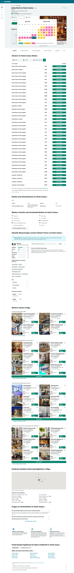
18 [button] (22, 35)
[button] (2, 1)
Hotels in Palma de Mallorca (35, 557)
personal (20, 264)
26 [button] (24, 37)
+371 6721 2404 (14, 12)
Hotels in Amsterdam (34, 553)
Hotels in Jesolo (15, 554)
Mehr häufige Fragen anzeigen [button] (30, 521)
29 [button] (32, 37)
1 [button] (32, 27)
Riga (14, 5)
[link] (19, 336)
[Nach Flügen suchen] (1, 5)
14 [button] (38, 32)
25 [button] (22, 37)
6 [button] (27, 29)
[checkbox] (17, 295)
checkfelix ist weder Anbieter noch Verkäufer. (21, 565)
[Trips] (1, 15)
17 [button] (19, 35)
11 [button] (22, 32)
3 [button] (19, 29)
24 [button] (19, 37)
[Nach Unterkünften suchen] (1, 7)
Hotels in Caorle (15, 557)
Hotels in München (51, 553)
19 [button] (24, 35)
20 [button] (27, 35)
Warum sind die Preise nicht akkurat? (19, 569)
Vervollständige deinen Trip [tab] (26, 547)
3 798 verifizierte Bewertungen (25, 13)
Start (12, 5)
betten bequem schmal (16, 271)
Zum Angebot (34, 322)
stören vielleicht (18, 276)
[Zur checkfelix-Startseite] (7, 1)
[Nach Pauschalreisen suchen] (1, 12)
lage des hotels (14, 264)
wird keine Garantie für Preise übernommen (37, 562)
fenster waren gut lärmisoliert (17, 269)
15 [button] (32, 32)
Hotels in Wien (14, 556)
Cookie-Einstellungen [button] (15, 192)
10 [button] (19, 32)
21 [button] (38, 35)
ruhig (13, 276)
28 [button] (30, 37)
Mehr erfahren (45, 188)
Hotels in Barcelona (51, 557)
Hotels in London (33, 556)
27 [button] (27, 37)
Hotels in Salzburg (51, 554)
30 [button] (35, 37)
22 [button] (32, 35)
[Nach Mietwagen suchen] (1, 9)
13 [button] (27, 32)
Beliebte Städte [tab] (15, 547)
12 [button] (24, 32)
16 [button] (35, 32)
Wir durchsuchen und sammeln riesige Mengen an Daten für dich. (25, 567)
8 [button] (32, 29)
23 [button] (35, 35)
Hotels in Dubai (51, 556)
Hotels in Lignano (15, 553)
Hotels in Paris (32, 554)
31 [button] (19, 40)
